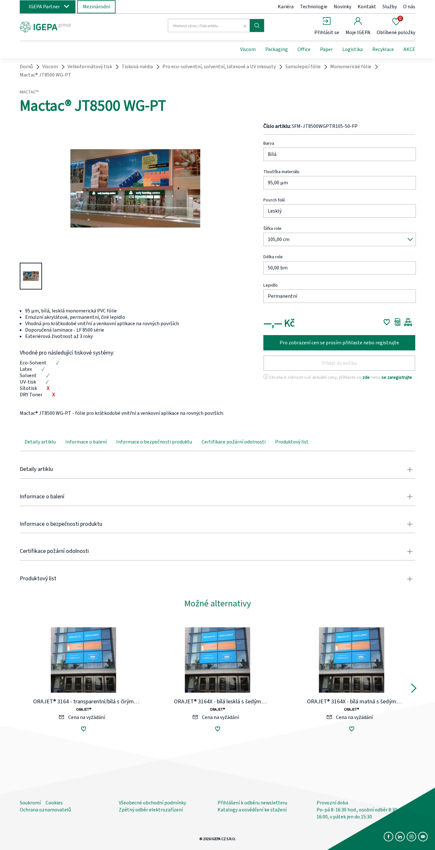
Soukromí (30, 802)
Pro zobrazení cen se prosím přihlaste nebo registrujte (339, 342)
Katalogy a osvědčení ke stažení (252, 809)
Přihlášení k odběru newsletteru (252, 802)
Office (303, 49)
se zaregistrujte (397, 377)
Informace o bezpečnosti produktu (154, 441)
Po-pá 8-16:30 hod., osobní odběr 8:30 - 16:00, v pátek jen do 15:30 (358, 813)
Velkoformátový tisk (90, 66)
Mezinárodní (96, 6)
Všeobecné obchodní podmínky (152, 802)
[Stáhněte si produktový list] (398, 322)
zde (366, 377)
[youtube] (423, 836)
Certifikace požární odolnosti (234, 441)
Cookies (54, 802)
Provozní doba (332, 802)
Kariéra (286, 6)
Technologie (313, 6)
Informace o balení (86, 441)
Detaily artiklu (40, 441)
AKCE (409, 49)
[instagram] (411, 836)
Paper (326, 49)
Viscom (248, 49)
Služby (389, 6)
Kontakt (367, 6)
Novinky (342, 6)
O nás (409, 6)
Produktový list (292, 441)
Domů (26, 66)
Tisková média (137, 66)
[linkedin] (400, 836)
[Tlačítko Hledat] (257, 25)
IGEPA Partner (44, 6)
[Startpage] (72, 26)
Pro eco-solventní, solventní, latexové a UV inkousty (219, 66)
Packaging (276, 49)
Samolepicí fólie (303, 66)
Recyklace (383, 49)
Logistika (352, 49)
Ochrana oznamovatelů (45, 809)
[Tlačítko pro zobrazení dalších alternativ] (413, 690)
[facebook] (388, 836)
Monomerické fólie (350, 66)
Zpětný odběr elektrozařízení (151, 809)
